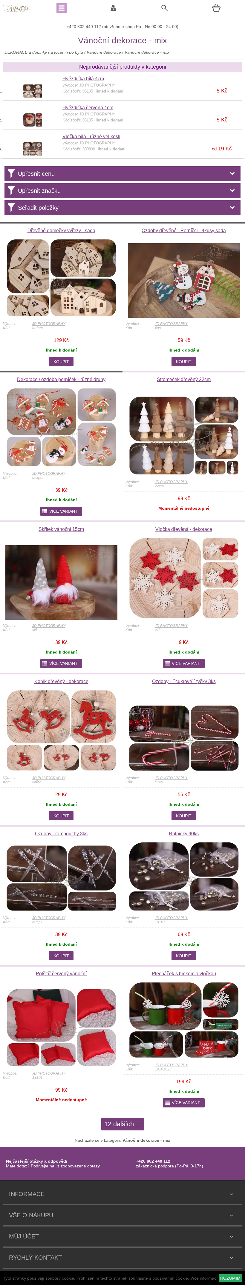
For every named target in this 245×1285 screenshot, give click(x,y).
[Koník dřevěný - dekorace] (61, 770)
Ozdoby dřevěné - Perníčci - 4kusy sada (184, 230)
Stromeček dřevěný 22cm (184, 379)
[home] (18, 11)
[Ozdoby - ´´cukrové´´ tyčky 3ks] (184, 770)
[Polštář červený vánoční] (61, 1066)
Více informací (204, 1278)
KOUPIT (61, 361)
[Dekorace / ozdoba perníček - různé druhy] (61, 466)
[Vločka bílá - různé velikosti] (32, 154)
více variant (60, 511)
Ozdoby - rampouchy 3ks (61, 833)
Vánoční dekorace (104, 52)
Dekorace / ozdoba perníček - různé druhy (61, 379)
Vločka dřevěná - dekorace (183, 529)
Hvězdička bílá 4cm (83, 78)
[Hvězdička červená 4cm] (32, 125)
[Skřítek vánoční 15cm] (61, 618)
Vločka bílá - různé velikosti (91, 136)
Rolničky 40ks (184, 833)
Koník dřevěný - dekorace (61, 681)
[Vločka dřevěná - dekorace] (184, 618)
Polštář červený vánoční (61, 973)
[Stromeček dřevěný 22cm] (184, 474)
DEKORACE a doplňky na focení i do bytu (43, 52)
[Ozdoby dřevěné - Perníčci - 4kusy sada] (184, 316)
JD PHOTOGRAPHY (48, 324)
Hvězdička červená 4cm (87, 107)
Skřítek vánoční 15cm (61, 529)
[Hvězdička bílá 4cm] (32, 96)
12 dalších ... (122, 1124)
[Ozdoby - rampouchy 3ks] (61, 910)
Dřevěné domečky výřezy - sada (61, 230)
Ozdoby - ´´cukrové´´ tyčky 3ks (184, 681)
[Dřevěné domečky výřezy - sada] (61, 316)
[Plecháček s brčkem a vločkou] (184, 1057)
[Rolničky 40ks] (184, 910)
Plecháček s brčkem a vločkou (184, 973)
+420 (72, 26)
